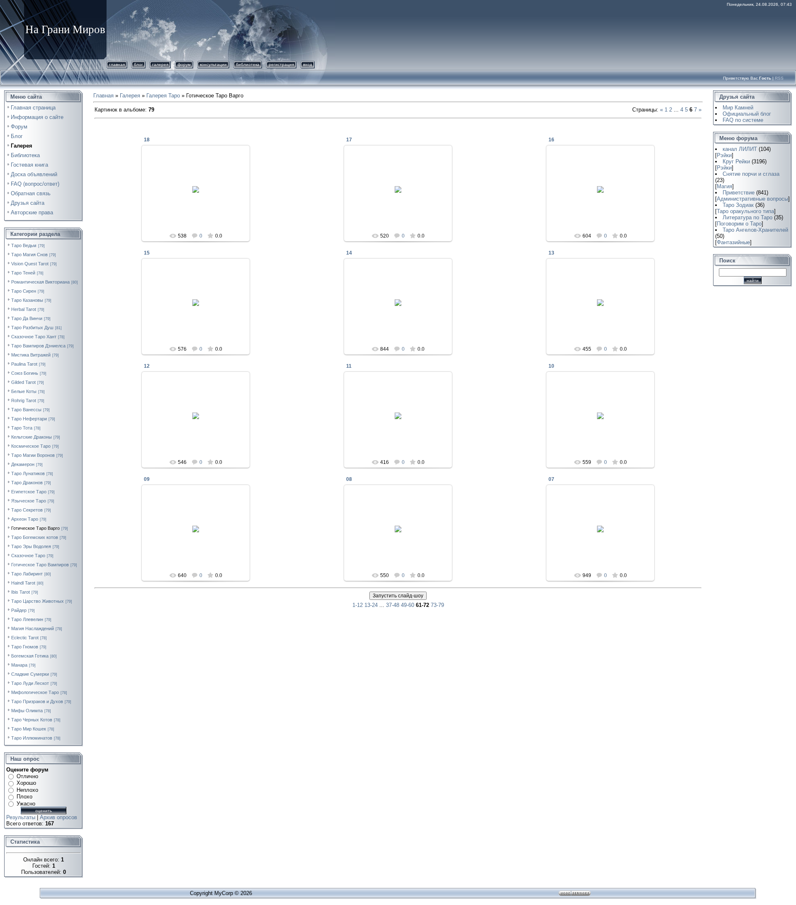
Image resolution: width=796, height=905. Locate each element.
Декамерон (22, 464)
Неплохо (27, 790)
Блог (138, 64)
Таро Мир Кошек (28, 728)
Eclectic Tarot (25, 637)
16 (551, 140)
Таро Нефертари (29, 418)
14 (349, 253)
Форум (184, 64)
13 (551, 253)
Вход (307, 64)
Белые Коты (23, 391)
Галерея (160, 64)
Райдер (19, 610)
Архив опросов (58, 817)
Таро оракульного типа (745, 211)
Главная (117, 64)
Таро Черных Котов (31, 719)
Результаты (20, 817)
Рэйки (724, 155)
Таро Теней (23, 272)
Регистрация (281, 64)
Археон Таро (24, 519)
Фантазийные (733, 242)
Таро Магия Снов (29, 254)
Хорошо (26, 783)
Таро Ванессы (26, 409)
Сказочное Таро (28, 555)
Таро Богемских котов (34, 537)
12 (147, 366)
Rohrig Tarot (23, 400)
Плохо (24, 796)
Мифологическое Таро (35, 692)
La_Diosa (200, 196)
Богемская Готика (30, 655)
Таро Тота (21, 427)
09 (147, 479)
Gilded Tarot (23, 382)
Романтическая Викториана (40, 281)
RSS (779, 78)
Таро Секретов (27, 509)
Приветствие (739, 192)
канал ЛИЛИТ (740, 149)
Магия (724, 186)
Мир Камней (738, 107)
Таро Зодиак (738, 205)
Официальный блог (747, 114)
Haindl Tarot (23, 582)
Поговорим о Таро (739, 224)
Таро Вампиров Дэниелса (38, 345)
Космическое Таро (31, 446)
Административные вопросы (752, 199)
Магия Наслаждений (32, 628)
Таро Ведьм (23, 245)
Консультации (213, 64)
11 (349, 366)
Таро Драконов (27, 482)
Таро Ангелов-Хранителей (755, 230)
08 (349, 479)
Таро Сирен (23, 291)
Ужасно (26, 804)
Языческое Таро (28, 500)
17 (349, 140)
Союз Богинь (24, 373)
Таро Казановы (27, 300)
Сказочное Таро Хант (33, 336)
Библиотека (248, 64)
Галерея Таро (163, 95)
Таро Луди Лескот (30, 683)
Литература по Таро (747, 217)
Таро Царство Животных (37, 601)
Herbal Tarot (23, 309)
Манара (19, 664)
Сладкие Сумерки (30, 674)
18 (147, 140)
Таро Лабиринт (27, 573)
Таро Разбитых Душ (32, 327)
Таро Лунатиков (28, 473)
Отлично (27, 776)
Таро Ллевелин (27, 619)
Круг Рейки (736, 161)
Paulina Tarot (24, 364)
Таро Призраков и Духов (37, 701)
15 (147, 253)
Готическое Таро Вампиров (40, 564)
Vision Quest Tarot (30, 263)
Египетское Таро (28, 491)
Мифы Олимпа (27, 710)
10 (551, 366)
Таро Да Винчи (26, 318)
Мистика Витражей (31, 354)
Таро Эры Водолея (31, 546)
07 (551, 479)
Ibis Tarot (20, 592)
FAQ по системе (743, 120)
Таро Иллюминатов (31, 737)
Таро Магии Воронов (33, 455)
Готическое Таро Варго (35, 528)
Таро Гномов (24, 646)
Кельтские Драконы (31, 436)
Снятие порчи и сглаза (751, 174)
